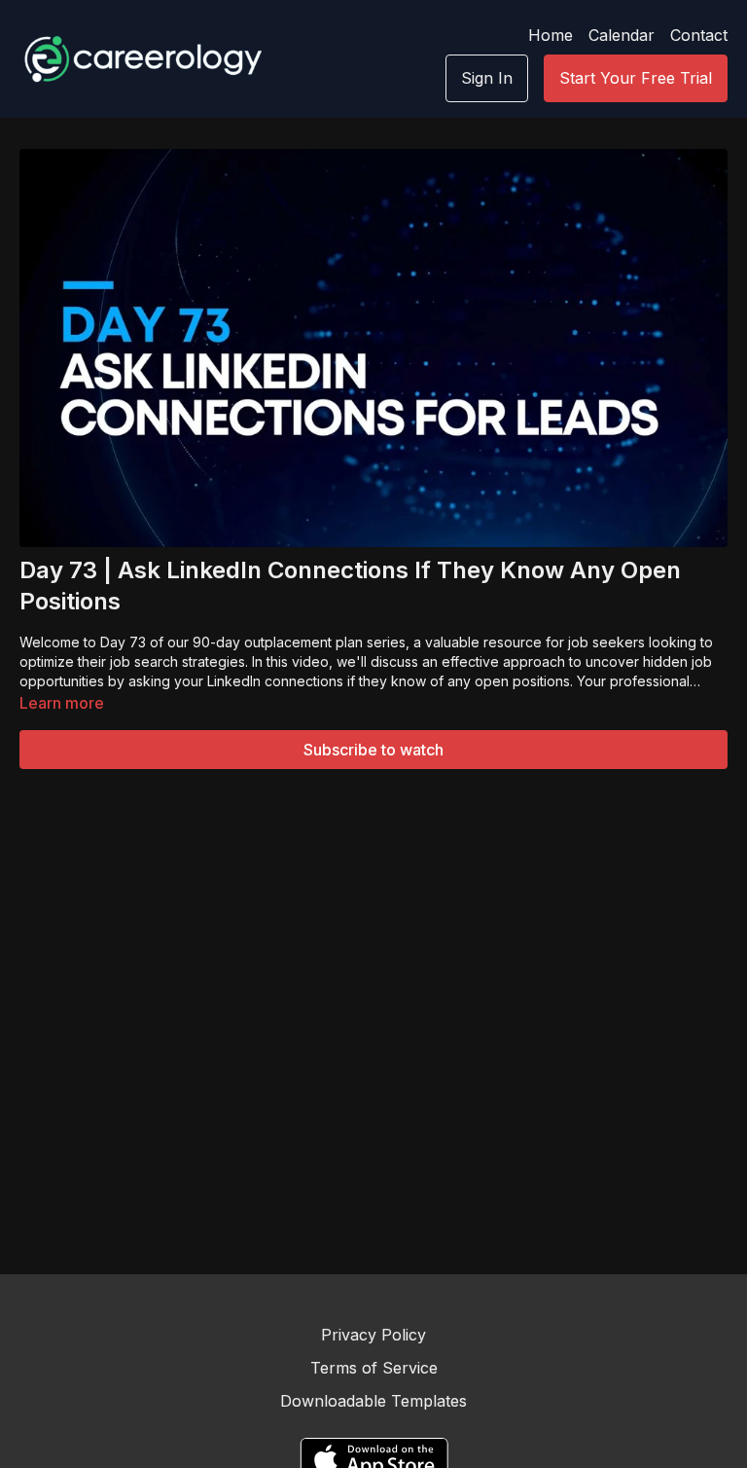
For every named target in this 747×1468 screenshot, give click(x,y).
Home (550, 35)
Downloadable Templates (373, 1401)
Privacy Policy (373, 1334)
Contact (699, 35)
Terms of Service (374, 1367)
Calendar (621, 35)
